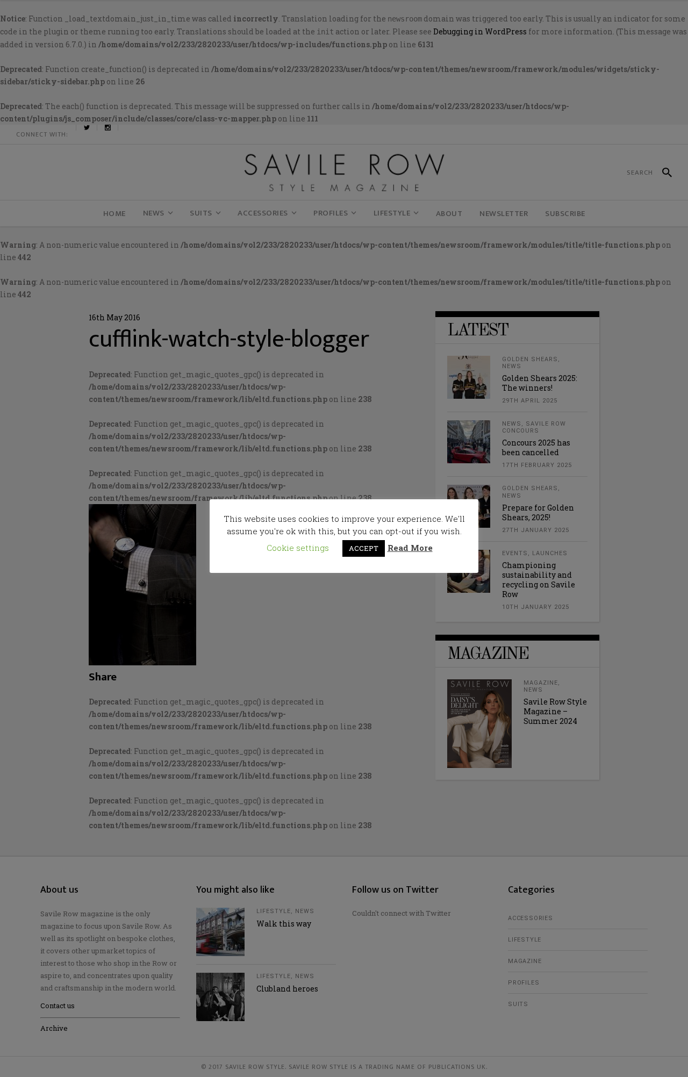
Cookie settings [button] (298, 547)
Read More (410, 547)
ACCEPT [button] (363, 548)
